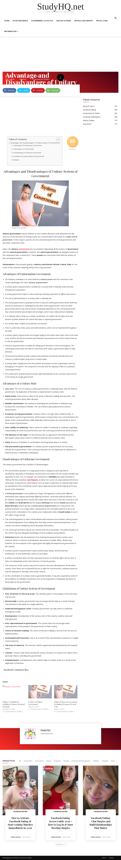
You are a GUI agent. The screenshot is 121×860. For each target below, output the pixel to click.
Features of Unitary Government (35, 703)
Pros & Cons (102, 21)
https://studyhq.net (47, 733)
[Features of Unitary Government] (40, 691)
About (104, 858)
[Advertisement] (60, 54)
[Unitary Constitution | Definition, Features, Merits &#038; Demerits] (14, 691)
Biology (66, 761)
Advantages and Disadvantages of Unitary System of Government (35, 143)
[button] (115, 18)
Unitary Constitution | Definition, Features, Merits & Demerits (14, 704)
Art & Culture (39, 761)
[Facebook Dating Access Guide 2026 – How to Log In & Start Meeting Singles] (60, 790)
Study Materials (20, 21)
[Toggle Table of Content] (57, 139)
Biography (57, 761)
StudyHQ (45, 730)
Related (16, 160)
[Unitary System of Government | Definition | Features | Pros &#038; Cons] (66, 691)
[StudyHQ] (31, 733)
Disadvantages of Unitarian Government (27, 153)
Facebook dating (20, 812)
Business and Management (81, 761)
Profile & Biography (83, 21)
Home (6, 21)
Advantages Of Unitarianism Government (28, 145)
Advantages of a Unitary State (24, 149)
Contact (111, 858)
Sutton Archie (16, 837)
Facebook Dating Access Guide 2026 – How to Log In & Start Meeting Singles (60, 822)
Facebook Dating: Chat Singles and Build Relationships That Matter (101, 822)
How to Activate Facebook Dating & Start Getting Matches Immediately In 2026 (20, 822)
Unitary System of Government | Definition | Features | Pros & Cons (65, 704)
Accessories (28, 761)
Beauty (48, 761)
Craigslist (105, 761)
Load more (59, 844)
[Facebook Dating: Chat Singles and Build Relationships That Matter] (100, 790)
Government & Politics (42, 21)
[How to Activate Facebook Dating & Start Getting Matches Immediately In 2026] (20, 790)
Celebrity (96, 761)
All (20, 761)
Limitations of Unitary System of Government (29, 156)
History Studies (63, 21)
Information (10, 31)
